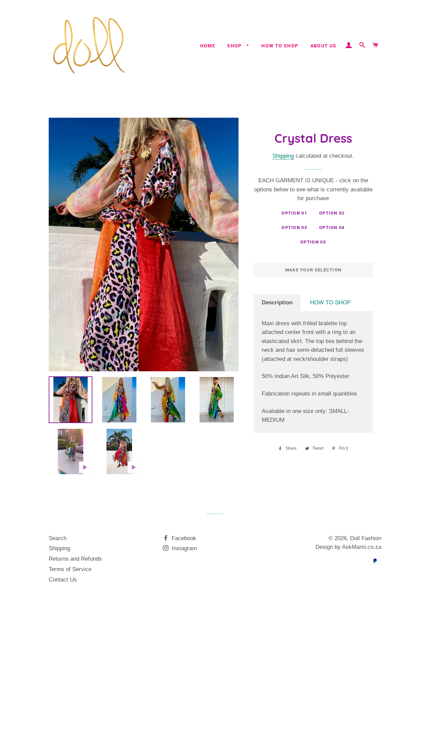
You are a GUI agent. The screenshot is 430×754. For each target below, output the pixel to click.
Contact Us (63, 579)
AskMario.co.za (361, 547)
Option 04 (332, 227)
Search (58, 538)
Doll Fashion (365, 538)
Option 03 (294, 227)
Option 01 (294, 213)
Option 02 (332, 213)
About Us (323, 45)
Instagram (183, 548)
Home (208, 45)
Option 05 (313, 241)
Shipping (283, 156)
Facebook (183, 538)
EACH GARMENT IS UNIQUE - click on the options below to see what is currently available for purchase (313, 189)
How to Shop (279, 45)
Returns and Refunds (75, 559)
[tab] (277, 302)
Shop (235, 45)
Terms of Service (70, 569)
